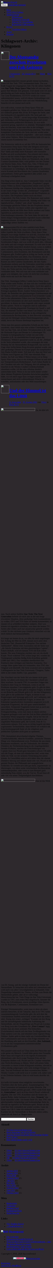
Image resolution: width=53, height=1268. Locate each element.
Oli (8, 1158)
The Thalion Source (15, 1224)
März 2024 (11, 1175)
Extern (9, 27)
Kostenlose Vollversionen (23, 24)
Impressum (5, 1263)
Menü (4, 5)
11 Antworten (15, 402)
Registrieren (12, 1203)
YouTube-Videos (19, 29)
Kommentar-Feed (14, 1211)
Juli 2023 (10, 1180)
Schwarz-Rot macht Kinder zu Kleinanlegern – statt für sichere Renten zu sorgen (29, 1243)
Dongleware (17, 17)
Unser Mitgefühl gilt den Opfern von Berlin (25, 1249)
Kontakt (10, 34)
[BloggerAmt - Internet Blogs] (32, 1258)
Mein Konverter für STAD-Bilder (21, 1132)
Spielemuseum (13, 15)
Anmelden (11, 1206)
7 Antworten (14, 74)
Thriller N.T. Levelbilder (22, 22)
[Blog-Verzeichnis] (18, 1258)
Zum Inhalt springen (17, 5)
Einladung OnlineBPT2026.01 (20, 1239)
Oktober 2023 (12, 1178)
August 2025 (12, 1171)
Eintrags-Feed (12, 1208)
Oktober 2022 (12, 1188)
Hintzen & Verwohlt (20, 19)
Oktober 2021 (12, 1193)
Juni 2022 (11, 1190)
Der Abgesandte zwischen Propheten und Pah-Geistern (27, 61)
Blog (9, 10)
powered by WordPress (11, 1265)
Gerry (9, 1153)
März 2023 (11, 1185)
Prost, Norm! (12, 1137)
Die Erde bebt (12, 1237)
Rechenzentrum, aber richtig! (19, 1246)
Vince (42, 74)
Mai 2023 (11, 1183)
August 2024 (12, 1173)
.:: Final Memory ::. (15, 1226)
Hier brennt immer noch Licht (19, 1140)
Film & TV (14, 404)
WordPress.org (13, 1213)
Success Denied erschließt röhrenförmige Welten (27, 1135)
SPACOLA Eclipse (15, 12)
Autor (9, 32)
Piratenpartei (16, 1231)
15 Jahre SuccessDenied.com (19, 1130)
